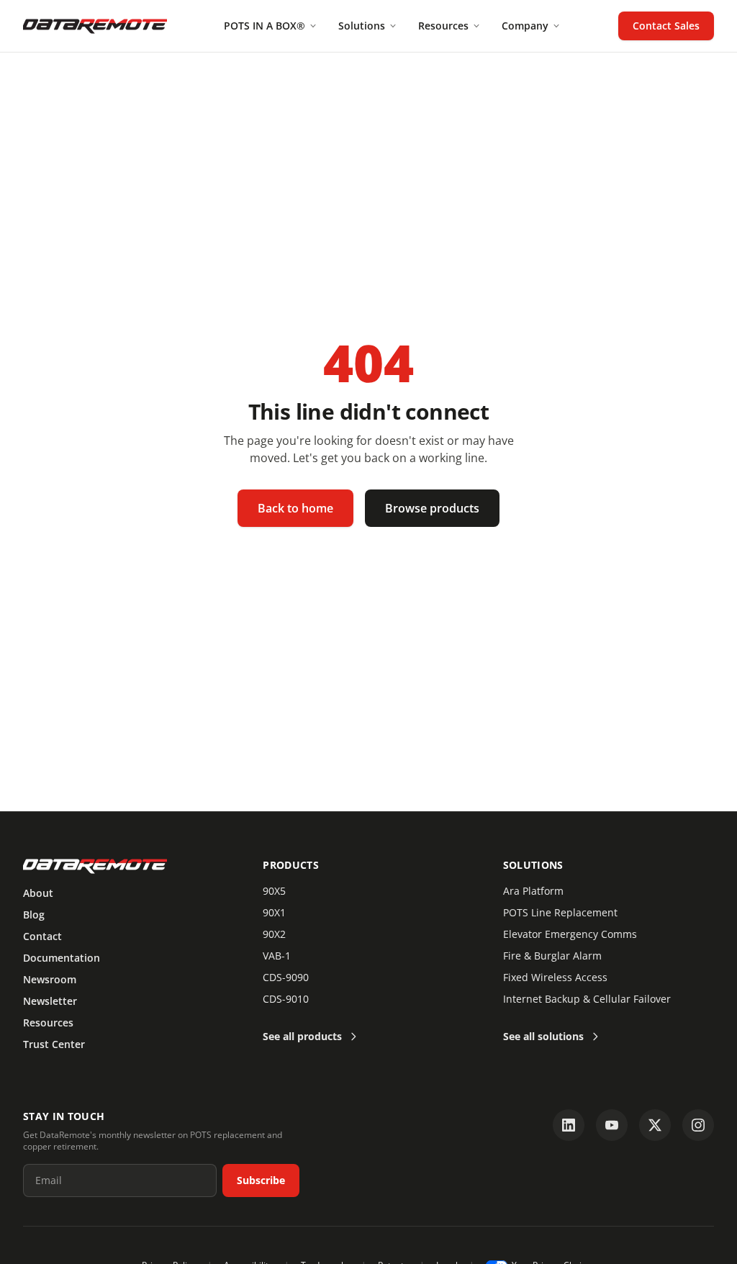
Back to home (295, 508)
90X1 (274, 912)
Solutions (361, 25)
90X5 (274, 891)
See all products (302, 1036)
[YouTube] (612, 1125)
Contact (42, 936)
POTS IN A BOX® (264, 25)
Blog (34, 914)
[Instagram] (698, 1125)
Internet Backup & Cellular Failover (587, 999)
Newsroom (49, 979)
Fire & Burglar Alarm (552, 955)
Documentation (61, 958)
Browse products (432, 508)
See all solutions (543, 1036)
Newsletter (50, 1001)
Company (525, 25)
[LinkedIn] (568, 1125)
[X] (655, 1125)
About (38, 893)
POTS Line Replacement (560, 912)
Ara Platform (533, 891)
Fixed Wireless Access (555, 977)
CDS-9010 (286, 999)
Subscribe (261, 1180)
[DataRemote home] (95, 26)
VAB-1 (277, 955)
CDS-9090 (286, 977)
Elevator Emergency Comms (570, 934)
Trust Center (54, 1044)
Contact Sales (666, 25)
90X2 (274, 934)
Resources (443, 25)
